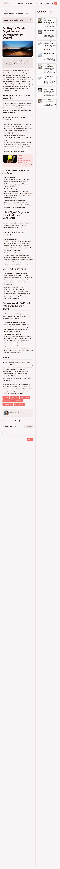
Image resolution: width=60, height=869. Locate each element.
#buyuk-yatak (17, 400)
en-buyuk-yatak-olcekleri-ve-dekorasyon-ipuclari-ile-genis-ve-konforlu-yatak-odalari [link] (16, 14)
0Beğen (29, 426)
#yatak (6, 397)
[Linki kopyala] (19, 421)
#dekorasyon (14, 397)
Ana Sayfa (5, 11)
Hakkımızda (39, 3)
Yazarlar (47, 3)
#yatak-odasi (25, 397)
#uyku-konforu (19, 404)
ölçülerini (5, 73)
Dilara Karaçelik (15, 412)
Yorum (30, 439)
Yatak (4, 70)
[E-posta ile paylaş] (15, 421)
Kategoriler (29, 3)
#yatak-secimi (8, 404)
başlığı (29, 193)
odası (7, 70)
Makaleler (20, 3)
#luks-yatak (7, 400)
